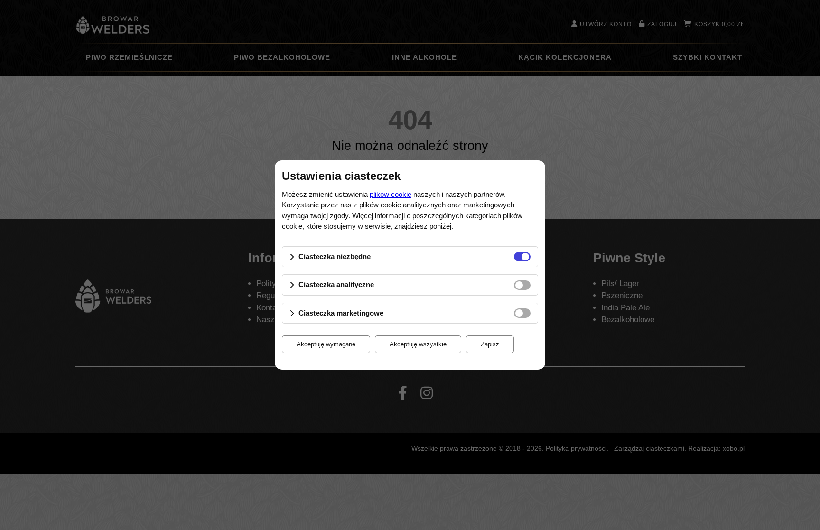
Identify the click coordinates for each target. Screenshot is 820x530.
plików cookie (390, 194)
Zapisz (490, 344)
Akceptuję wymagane (326, 344)
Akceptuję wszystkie (418, 344)
